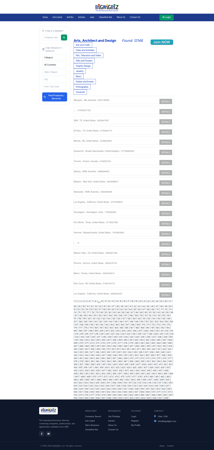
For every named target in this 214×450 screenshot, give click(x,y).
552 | (153, 389)
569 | (148, 392)
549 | (137, 389)
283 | (153, 343)
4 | (83, 301)
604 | (143, 398)
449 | (76, 373)
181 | (101, 327)
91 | (150, 312)
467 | (77, 376)
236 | (93, 337)
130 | (139, 318)
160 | (92, 324)
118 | (80, 318)
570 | (154, 392)
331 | (114, 352)
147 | (126, 321)
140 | (91, 321)
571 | (159, 392)
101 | (95, 315)
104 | (110, 315)
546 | (120, 389)
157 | (76, 324)
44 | (144, 306)
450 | (82, 373)
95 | (168, 312)
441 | (126, 370)
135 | (164, 318)
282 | (148, 343)
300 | (149, 346)
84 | (119, 312)
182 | (106, 327)
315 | (128, 349)
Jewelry (80, 71)
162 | (102, 324)
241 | (121, 337)
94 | (163, 312)
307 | (87, 349)
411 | (160, 364)
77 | (88, 312)
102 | (100, 315)
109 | (136, 315)
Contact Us (135, 17)
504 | (92, 382)
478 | (140, 376)
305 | (76, 349)
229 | (156, 334)
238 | (104, 337)
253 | (87, 340)
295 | (120, 346)
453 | (98, 373)
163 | (107, 324)
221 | (112, 334)
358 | (164, 355)
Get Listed (57, 17)
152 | (151, 321)
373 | (148, 358)
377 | (170, 358)
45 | (148, 306)
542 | (97, 389)
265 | (153, 340)
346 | (98, 355)
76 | (84, 312)
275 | (109, 343)
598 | (109, 398)
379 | (81, 361)
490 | (111, 379)
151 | (147, 321)
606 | (155, 398)
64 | (131, 309)
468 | (83, 376)
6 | (89, 301)
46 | (153, 306)
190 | (148, 327)
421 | (112, 367)
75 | (79, 312)
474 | (117, 376)
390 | (143, 361)
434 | (87, 370)
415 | (80, 367)
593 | (81, 398)
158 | (82, 324)
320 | (154, 349)
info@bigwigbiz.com (167, 421)
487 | (93, 379)
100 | (90, 315)
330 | (109, 352)
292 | (103, 346)
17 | (129, 301)
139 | (85, 321)
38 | (118, 306)
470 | (95, 376)
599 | (115, 398)
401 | (104, 364)
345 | (92, 355)
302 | (159, 346)
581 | (115, 395)
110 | (141, 315)
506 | (103, 382)
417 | (91, 367)
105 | (115, 315)
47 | (157, 306)
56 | (96, 309)
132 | (149, 318)
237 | (99, 337)
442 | (132, 370)
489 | (105, 379)
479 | (146, 376)
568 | (142, 392)
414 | (76, 367)
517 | (160, 382)
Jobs (92, 17)
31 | (88, 306)
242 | (126, 337)
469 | (89, 376)
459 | (132, 373)
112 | (150, 315)
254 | (93, 340)
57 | (100, 309)
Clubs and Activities (85, 50)
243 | (132, 337)
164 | (112, 324)
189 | (142, 327)
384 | (109, 361)
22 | (149, 301)
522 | (86, 386)
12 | (109, 301)
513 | (140, 382)
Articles (81, 17)
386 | (120, 361)
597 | (104, 398)
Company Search (93, 416)
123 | (104, 318)
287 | (76, 346)
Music (78, 76)
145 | (116, 321)
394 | (165, 361)
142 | (100, 321)
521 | (81, 386)
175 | (168, 324)
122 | (99, 318)
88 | (137, 312)
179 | (91, 327)
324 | (76, 352)
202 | (112, 330)
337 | (146, 352)
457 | (120, 373)
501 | (76, 382)
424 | (129, 367)
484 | (76, 379)
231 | (167, 334)
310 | (103, 349)
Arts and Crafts (83, 45)
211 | (162, 330)
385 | (114, 361)
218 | (97, 334)
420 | (107, 367)
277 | (120, 343)
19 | (137, 301)
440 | (121, 370)
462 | (148, 373)
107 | (126, 315)
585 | (137, 395)
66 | (139, 309)
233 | (77, 337)
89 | (141, 312)
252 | (82, 340)
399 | (93, 364)
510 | (125, 382)
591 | (170, 395)
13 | (113, 301)
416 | (86, 367)
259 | (120, 340)
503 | (86, 382)
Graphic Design (83, 66)
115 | (164, 315)
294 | (115, 346)
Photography (82, 87)
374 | (153, 358)
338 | (152, 352)
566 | (131, 392)
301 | (154, 346)
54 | (87, 309)
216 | (87, 334)
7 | (92, 301)
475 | (123, 376)
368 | (120, 358)
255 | (98, 340)
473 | (111, 376)
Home (45, 17)
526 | (108, 386)
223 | (123, 334)
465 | (166, 373)
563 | (114, 392)
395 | (170, 361)
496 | (145, 379)
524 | (97, 386)
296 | (126, 346)
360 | (76, 358)
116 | (168, 315)
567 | (137, 392)
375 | (159, 358)
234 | (82, 337)
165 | (117, 324)
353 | (136, 355)
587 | (148, 395)
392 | (153, 361)
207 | (141, 330)
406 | (133, 364)
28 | (75, 306)
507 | (109, 382)
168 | (133, 324)
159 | (87, 324)
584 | (131, 395)
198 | (91, 330)
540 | (87, 389)
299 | (143, 346)
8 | (96, 301)
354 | (142, 355)
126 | (119, 318)
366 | (109, 358)
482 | (163, 376)
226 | (140, 334)
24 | (157, 301)
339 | (157, 352)
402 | (110, 364)
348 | (109, 355)
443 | (137, 370)
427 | (146, 367)
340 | (163, 352)
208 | (146, 330)
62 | (122, 309)
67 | (144, 309)
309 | (98, 349)
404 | (121, 364)
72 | (166, 309)
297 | (132, 346)
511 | (130, 382)
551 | (147, 389)
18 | (133, 301)
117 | (76, 318)
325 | (81, 352)
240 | (116, 337)
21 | (145, 301)
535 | (157, 386)
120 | (89, 318)
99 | (85, 315)
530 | (130, 386)
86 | (128, 312)
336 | (141, 352)
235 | (88, 337)
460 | (137, 373)
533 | (146, 386)
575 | (81, 395)
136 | (169, 318)
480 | (152, 376)
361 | (81, 358)
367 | (114, 358)
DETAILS (166, 101)
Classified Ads (105, 17)
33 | (96, 306)
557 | (81, 392)
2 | (77, 301)
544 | (109, 389)
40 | (126, 306)
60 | (113, 309)
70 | (157, 309)
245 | (143, 337)
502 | (81, 382)
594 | (87, 398)
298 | (137, 346)
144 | (111, 321)
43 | (139, 306)
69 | (153, 309)
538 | (76, 389)
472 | (106, 376)
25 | (162, 301)
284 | (159, 343)
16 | (125, 301)
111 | (146, 315)
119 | (84, 318)
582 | (120, 395)
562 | (109, 392)
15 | (121, 301)
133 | (154, 318)
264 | (148, 340)
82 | (110, 312)
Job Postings (114, 416)
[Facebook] (41, 433)
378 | (76, 361)
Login (168, 17)
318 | (143, 349)
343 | (81, 355)
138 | (80, 321)
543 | (103, 389)
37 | (113, 306)
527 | (113, 386)
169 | (138, 324)
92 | (154, 312)
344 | (87, 355)
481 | (157, 376)
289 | (87, 346)
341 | (168, 352)
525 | (102, 386)
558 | (87, 392)
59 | (109, 309)
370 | (132, 358)
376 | (164, 358)
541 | (92, 389)
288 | (81, 346)
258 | (115, 340)
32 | (92, 306)
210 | (157, 330)
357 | (158, 355)
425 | (134, 367)
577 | (92, 395)
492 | (122, 379)
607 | (161, 398)
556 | (76, 392)
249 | (166, 337)
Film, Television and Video (88, 55)
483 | (168, 376)
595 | (92, 398)
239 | (110, 337)
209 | (152, 330)
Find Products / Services (56, 97)
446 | (155, 370)
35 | (105, 306)
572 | (164, 392)
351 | (126, 355)
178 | (86, 327)
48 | (162, 306)
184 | (116, 327)
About (162, 446)
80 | (102, 312)
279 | (131, 343)
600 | (121, 398)
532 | (140, 386)
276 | (114, 343)
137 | (76, 321)
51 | (75, 309)
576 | (87, 395)
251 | (76, 340)
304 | (170, 346)
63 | (126, 309)
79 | (97, 312)
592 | (76, 398)
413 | (170, 364)
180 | (96, 327)
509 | (120, 382)
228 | (151, 334)
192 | (157, 327)
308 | (93, 349)
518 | (165, 382)
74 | (75, 312)
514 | (145, 382)
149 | (137, 321)
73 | (170, 309)
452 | (92, 373)
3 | (80, 301)
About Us (121, 17)
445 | (149, 370)
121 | (94, 318)
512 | (135, 382)
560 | (98, 392)
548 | (131, 389)
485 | (82, 379)
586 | (143, 395)
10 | (102, 301)
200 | (102, 330)
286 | (170, 343)
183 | (111, 327)
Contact (170, 446)
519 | (170, 382)
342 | (76, 355)
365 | (103, 358)
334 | (130, 352)
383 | (103, 361)
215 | (81, 334)
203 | (118, 330)
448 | (166, 370)
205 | (129, 330)
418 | (96, 367)
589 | (160, 395)
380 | (87, 361)
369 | (126, 358)
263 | (142, 340)
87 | (132, 312)
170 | (143, 324)
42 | (135, 306)
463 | (154, 373)
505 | (97, 382)
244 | (137, 337)
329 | (103, 352)
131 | (144, 318)
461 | (143, 373)
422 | (118, 367)
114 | (159, 315)
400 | (99, 364)
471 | (100, 376)
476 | (128, 376)
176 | (76, 327)
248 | (160, 337)
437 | (104, 370)
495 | (139, 379)
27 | (170, 301)
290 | (93, 346)
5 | (86, 301)
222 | (118, 334)
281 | (142, 343)
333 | (124, 352)
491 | (116, 379)
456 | (115, 373)
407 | (138, 364)
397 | (81, 364)
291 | (98, 346)
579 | (104, 395)
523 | (91, 386)
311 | (108, 349)
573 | (170, 392)
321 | (159, 349)
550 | (142, 389)
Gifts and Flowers (84, 60)
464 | (160, 373)
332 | (119, 352)
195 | (76, 330)
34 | (100, 306)
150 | (142, 321)
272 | (92, 343)
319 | (148, 349)
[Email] (48, 433)
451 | (87, 373)
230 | (162, 334)
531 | (135, 386)
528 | (119, 386)
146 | (121, 321)
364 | (98, 358)
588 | (154, 395)
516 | (155, 382)
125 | (114, 318)
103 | (105, 315)
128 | (129, 318)
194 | (168, 327)
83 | (115, 312)
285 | (164, 343)
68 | (148, 309)
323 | (170, 349)
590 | (165, 395)
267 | (165, 340)
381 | (92, 361)
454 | (103, 373)
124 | (109, 318)
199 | (96, 330)
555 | (169, 389)
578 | (98, 395)
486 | (87, 379)
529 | (124, 386)
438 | (109, 370)
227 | (145, 334)
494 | (133, 379)
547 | (126, 389)
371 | (137, 358)
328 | (98, 352)
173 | (158, 324)
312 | (113, 349)
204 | (124, 330)
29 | (79, 306)
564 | (120, 392)
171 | (148, 324)
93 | (159, 312)
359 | (169, 355)
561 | (103, 392)
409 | (150, 364)
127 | (124, 318)
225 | (134, 334)
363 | (92, 358)
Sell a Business (92, 425)
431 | (168, 367)
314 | (123, 349)
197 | (86, 330)
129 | (134, 318)
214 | (76, 334)
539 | (81, 389)
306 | (81, 349)
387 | (126, 361)
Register (135, 421)
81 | (106, 312)
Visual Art (80, 92)
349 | (115, 355)
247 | (154, 337)
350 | (121, 355)
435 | (92, 370)
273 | (98, 343)
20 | (141, 301)
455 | (109, 373)
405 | (127, 364)
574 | (76, 395)
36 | (109, 306)
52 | (79, 309)
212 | (167, 330)
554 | (164, 389)
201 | (107, 330)
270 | (81, 343)
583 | (126, 395)
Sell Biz (70, 17)
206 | (135, 330)
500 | (168, 379)
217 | (92, 334)
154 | (161, 321)
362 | (86, 358)
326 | (87, 352)
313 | (118, 349)
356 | (153, 355)
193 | (163, 327)
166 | (122, 324)
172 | (153, 324)
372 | (142, 358)
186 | (127, 327)
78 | (93, 312)
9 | (99, 302)
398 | (87, 364)
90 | (146, 312)
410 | (155, 364)
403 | (115, 364)
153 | (156, 321)
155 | (166, 321)
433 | (81, 370)
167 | (128, 324)
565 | (125, 392)
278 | (126, 343)
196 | (80, 330)
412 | (165, 364)
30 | (84, 306)
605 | (149, 398)
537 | (168, 386)
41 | (131, 306)
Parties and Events (85, 81)
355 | (147, 355)
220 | (107, 334)
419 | (101, 367)
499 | (162, 379)
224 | (129, 334)
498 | (156, 379)
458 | (126, 373)
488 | (99, 379)
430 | (163, 367)
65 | (135, 309)
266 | (159, 340)
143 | (105, 321)
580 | (110, 395)
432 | (76, 370)
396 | (76, 364)
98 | (81, 315)
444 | (143, 370)
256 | (104, 340)
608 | (166, 398)
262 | (136, 340)
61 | (118, 309)
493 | (127, 379)
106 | (121, 315)
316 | (133, 349)
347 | (104, 355)
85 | (124, 312)
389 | (137, 361)
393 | (159, 361)
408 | (144, 364)
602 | (132, 398)
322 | (164, 349)
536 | (162, 386)
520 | (76, 386)
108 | (131, 315)
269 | (76, 343)
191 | (153, 327)
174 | (163, 324)
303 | (165, 346)
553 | (158, 389)
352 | (131, 355)
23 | (153, 301)
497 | (150, 379)
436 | (98, 370)
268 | (170, 340)
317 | (138, 349)
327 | (92, 352)
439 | (115, 370)
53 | (83, 309)
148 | (132, 321)
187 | (132, 327)
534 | (151, 386)
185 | (121, 327)
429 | (157, 367)
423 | (123, 367)
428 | (151, 367)
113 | (155, 315)
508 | (114, 382)
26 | (166, 301)
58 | (105, 309)
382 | (98, 361)
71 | (162, 309)
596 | (98, 398)
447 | (161, 370)
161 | (97, 324)
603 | (137, 398)
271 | (87, 343)
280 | (137, 343)
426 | (140, 367)
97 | (76, 315)
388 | (132, 361)
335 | (135, 352)
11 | (106, 301)
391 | (148, 361)
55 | (92, 309)
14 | (117, 301)
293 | (109, 346)
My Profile (135, 425)
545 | (114, 389)
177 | (81, 327)
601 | (126, 398)
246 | (149, 337)
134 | (159, 318)
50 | (171, 306)
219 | (102, 334)
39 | (122, 306)
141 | (96, 321)
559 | (92, 392)
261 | (131, 340)
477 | (134, 376)
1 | (75, 301)
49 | (166, 306)
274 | (103, 343)
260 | (126, 340)
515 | (150, 382)
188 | (137, 327)
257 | (109, 340)
